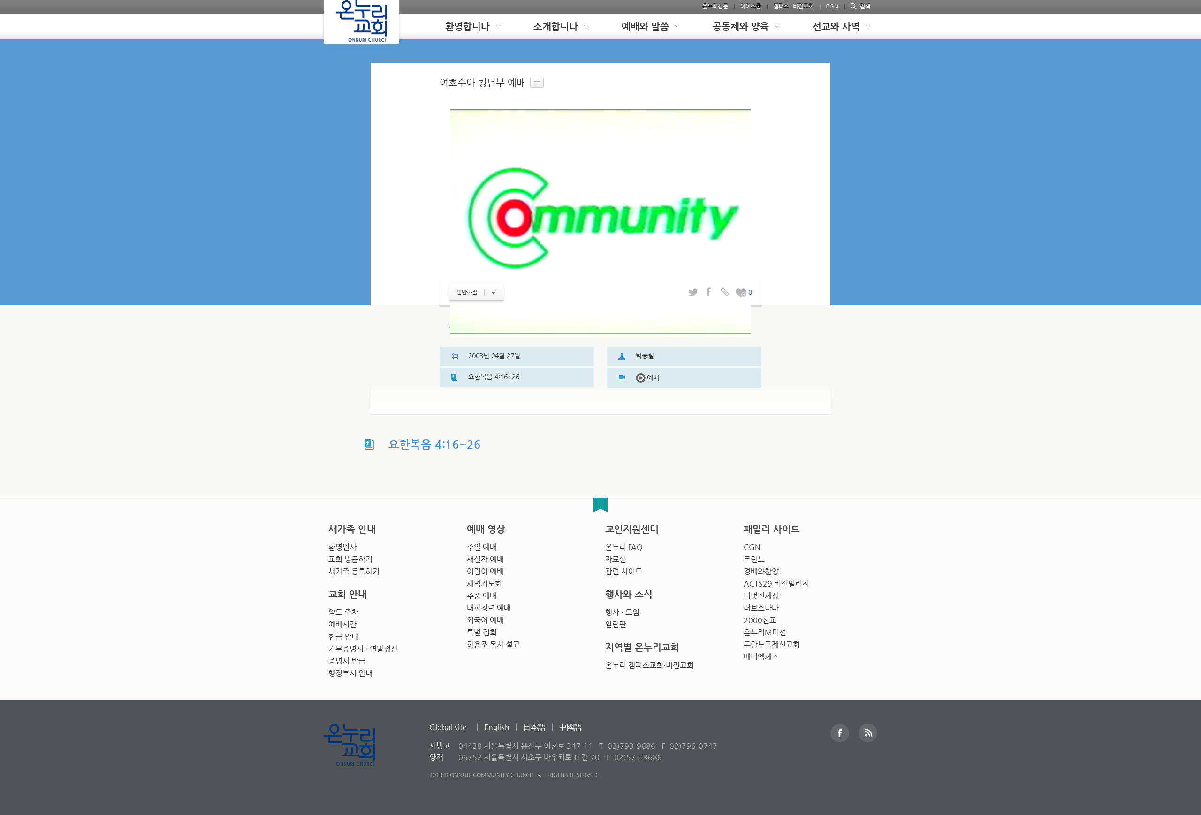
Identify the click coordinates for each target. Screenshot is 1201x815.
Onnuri (360, 755)
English (496, 727)
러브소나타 (761, 608)
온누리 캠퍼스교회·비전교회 (649, 665)
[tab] (465, 26)
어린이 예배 (485, 571)
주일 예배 (482, 547)
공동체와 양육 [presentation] (741, 26)
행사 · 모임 (622, 612)
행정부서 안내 (350, 673)
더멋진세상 (761, 595)
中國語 (570, 727)
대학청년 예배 (489, 608)
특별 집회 (482, 632)
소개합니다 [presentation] (555, 26)
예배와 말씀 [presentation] (645, 26)
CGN (832, 6)
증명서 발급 (346, 661)
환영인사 (342, 547)
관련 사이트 (623, 571)
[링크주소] (725, 293)
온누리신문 (715, 6)
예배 (647, 377)
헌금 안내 (343, 636)
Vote (741, 293)
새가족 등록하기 (354, 571)
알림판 (615, 624)
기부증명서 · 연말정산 (363, 648)
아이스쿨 (750, 6)
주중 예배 (482, 595)
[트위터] (693, 293)
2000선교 (760, 620)
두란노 (754, 559)
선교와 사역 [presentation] (836, 26)
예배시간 (342, 624)
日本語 (534, 727)
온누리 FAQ (624, 547)
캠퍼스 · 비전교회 (793, 6)
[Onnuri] (361, 22)
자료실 (615, 559)
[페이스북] (709, 293)
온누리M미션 (765, 632)
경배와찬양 (761, 571)
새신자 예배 (485, 559)
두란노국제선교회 (772, 644)
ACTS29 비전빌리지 (776, 583)
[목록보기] (537, 82)
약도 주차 (343, 612)
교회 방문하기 (350, 559)
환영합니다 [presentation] (467, 26)
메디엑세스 (761, 656)
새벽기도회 (484, 583)
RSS (868, 733)
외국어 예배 (485, 620)
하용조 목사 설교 (493, 644)
